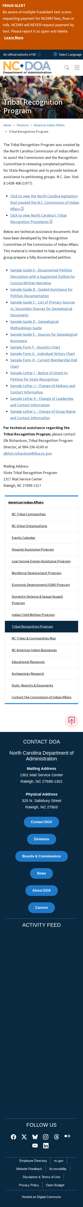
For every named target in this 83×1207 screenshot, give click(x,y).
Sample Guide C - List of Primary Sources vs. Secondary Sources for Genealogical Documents (42, 309)
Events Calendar (23, 537)
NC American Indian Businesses (34, 650)
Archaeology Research (28, 673)
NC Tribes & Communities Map (34, 638)
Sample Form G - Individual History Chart (42, 353)
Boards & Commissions (41, 856)
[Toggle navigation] (77, 67)
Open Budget (55, 1185)
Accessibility (58, 1169)
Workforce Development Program (36, 573)
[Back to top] (72, 721)
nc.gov (58, 1160)
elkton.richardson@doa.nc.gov (27, 453)
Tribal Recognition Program (32, 626)
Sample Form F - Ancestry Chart (35, 347)
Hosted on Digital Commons (41, 1197)
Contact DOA (41, 822)
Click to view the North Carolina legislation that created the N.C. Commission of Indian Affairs (44, 203)
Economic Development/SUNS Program (41, 585)
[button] (64, 67)
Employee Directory (33, 1160)
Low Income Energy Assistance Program (41, 561)
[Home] (27, 64)
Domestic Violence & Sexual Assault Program (37, 599)
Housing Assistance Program (33, 549)
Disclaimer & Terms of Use (41, 1177)
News (41, 873)
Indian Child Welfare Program (33, 614)
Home (7, 125)
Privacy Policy (29, 1185)
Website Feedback (29, 1169)
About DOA (41, 890)
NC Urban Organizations (29, 526)
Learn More (13, 37)
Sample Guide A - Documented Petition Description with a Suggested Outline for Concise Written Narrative (42, 277)
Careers (41, 907)
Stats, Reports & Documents (32, 685)
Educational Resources (28, 662)
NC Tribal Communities (29, 514)
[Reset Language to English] (55, 54)
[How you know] (39, 54)
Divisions (23, 125)
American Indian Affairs (49, 125)
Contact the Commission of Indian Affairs (42, 697)
